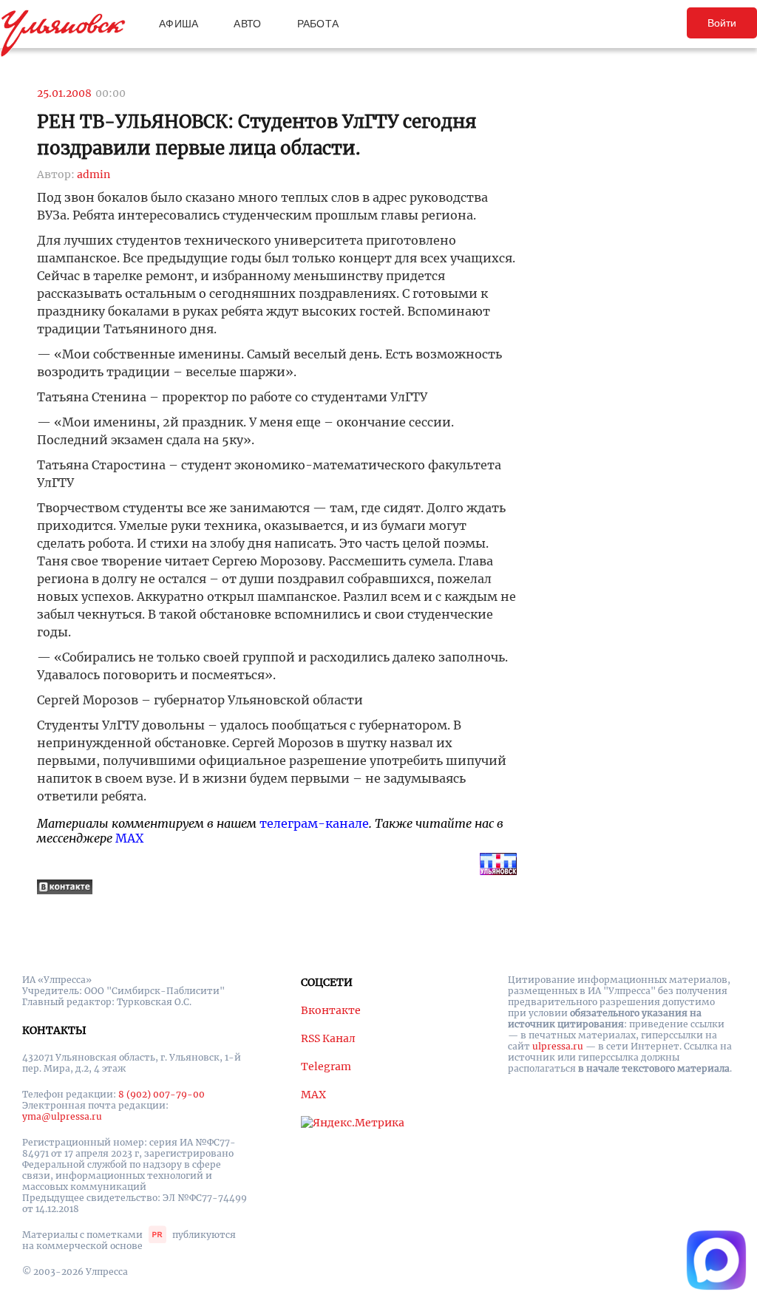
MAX (129, 838)
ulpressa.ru (557, 1046)
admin (93, 174)
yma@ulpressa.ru (62, 1116)
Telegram (326, 1066)
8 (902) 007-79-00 (161, 1094)
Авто (247, 24)
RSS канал (328, 1038)
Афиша (178, 24)
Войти (721, 23)
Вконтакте (331, 1010)
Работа (318, 24)
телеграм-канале (314, 823)
